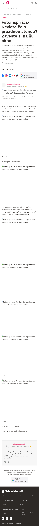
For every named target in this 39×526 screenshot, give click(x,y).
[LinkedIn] (10, 75)
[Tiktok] (17, 75)
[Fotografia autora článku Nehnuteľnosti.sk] (4, 85)
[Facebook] (3, 75)
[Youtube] (13, 75)
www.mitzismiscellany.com (16, 431)
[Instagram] (6, 75)
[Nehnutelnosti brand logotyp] (4, 3)
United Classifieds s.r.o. (17, 523)
